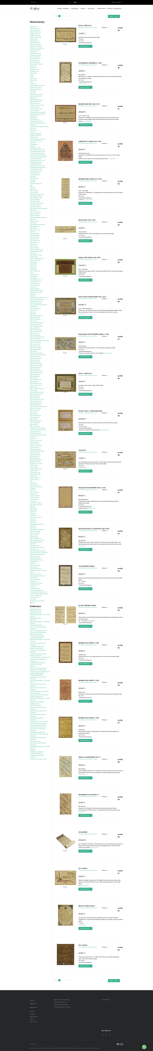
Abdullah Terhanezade (35, 37)
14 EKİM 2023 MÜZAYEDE (36, 625)
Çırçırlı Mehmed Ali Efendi (36, 121)
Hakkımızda (66, 8)
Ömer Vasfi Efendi (34, 492)
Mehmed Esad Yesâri (35, 347)
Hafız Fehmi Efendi (34, 199)
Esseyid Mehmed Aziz (35, 148)
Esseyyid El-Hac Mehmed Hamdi (38, 155)
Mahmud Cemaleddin (35, 319)
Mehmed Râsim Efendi (35, 383)
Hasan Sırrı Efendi (34, 239)
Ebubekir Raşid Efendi (35, 135)
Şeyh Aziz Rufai (34, 536)
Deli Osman (33, 124)
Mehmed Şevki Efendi (35, 404)
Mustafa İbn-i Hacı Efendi (36, 463)
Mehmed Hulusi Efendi (35, 358)
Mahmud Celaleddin (35, 317)
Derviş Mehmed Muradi (36, 133)
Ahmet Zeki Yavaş (34, 60)
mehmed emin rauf (35, 344)
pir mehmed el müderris (36, 502)
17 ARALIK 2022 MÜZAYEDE (37, 755)
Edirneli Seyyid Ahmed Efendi (37, 139)
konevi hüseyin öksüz (35, 308)
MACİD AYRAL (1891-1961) (87, 220)
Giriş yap (113, 2)
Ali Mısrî (32, 76)
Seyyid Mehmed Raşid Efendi (37, 554)
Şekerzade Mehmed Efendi (37, 524)
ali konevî (32, 75)
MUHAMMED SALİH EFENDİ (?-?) (88, 794)
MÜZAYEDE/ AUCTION (35, 611)
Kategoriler (32, 1014)
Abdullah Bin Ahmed (35, 30)
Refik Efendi (33, 511)
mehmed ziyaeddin (35, 417)
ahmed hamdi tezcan (35, 49)
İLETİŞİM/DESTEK (117, 8)
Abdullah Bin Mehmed (35, 32)
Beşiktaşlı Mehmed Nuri (36, 99)
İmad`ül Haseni (33, 276)
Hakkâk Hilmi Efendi (35, 215)
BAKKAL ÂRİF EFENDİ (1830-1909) (89, 257)
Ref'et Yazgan (33, 510)
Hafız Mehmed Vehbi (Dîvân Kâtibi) (38, 208)
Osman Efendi (33, 494)
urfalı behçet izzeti (34, 584)
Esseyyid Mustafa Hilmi (36, 171)
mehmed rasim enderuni (36, 385)
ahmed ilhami (33, 51)
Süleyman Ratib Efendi (35, 568)
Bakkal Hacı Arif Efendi (35, 96)
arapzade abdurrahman (36, 89)
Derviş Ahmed (33, 130)
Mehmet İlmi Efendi (35, 422)
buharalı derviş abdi (35, 103)
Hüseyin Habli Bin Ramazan (37, 258)
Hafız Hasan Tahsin (35, 201)
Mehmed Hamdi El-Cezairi (36, 353)
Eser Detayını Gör (84, 46)
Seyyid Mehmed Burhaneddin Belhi (38, 552)
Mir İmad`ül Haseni (34, 442)
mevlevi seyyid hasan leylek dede (38, 435)
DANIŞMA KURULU (101, 8)
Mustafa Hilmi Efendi (35, 461)
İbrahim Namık (33, 269)
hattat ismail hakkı (34, 247)
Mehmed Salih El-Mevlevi (36, 394)
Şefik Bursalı (33, 522)
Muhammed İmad (34, 444)
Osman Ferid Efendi (35, 495)
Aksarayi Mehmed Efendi (36, 64)
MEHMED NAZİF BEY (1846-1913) (89, 104)
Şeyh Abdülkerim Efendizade (37, 529)
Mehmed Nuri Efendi (35, 374)
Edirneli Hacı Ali (33, 137)
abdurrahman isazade (35, 44)
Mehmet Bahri (33, 419)
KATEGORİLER (91, 8)
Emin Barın (32, 146)
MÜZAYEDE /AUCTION (35, 655)
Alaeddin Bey (33, 66)
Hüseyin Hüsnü (33, 262)
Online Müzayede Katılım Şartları (61, 1004)
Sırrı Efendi (32, 563)
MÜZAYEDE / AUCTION (35, 613)
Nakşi (31, 481)
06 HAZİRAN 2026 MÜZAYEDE (37, 662)
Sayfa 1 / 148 (113, 16)
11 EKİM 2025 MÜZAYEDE (36, 637)
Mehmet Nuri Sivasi (35, 426)
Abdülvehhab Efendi (35, 42)
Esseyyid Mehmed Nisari (36, 162)
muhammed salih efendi (36, 445)
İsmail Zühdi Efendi (35, 283)
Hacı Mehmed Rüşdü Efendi (37, 194)
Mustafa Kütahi (34, 465)
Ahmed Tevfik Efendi (35, 57)
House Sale (33, 757)
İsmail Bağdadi (33, 278)
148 (69, 16)
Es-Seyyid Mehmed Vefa (36, 169)
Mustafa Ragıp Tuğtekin (36, 469)
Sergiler (32, 1011)
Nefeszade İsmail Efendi (36, 486)
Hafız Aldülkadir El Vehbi (36, 198)
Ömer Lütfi (32, 490)
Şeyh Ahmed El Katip (35, 531)
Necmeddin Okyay (34, 485)
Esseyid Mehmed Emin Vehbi (37, 149)
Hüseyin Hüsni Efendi (35, 260)
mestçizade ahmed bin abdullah (38, 429)
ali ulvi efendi (33, 83)
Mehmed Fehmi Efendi (35, 349)
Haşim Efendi (33, 244)
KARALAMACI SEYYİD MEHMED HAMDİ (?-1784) (93, 334)
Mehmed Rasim (34, 381)
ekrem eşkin (33, 142)
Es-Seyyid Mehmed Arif (36, 158)
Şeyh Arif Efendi (34, 535)
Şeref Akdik (33, 526)
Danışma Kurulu (33, 1021)
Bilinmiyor (32, 602)
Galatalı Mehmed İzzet (35, 183)
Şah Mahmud (33, 515)
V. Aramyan (33, 586)
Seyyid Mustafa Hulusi (35, 558)
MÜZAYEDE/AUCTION (35, 609)
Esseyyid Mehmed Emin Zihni (37, 160)
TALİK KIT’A (82, 450)
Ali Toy (31, 82)
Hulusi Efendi (33, 253)
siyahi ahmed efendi (35, 565)
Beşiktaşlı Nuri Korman (35, 101)
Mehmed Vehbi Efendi (35, 415)
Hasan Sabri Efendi (34, 237)
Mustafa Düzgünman (35, 458)
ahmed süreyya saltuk (35, 55)
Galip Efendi (33, 189)
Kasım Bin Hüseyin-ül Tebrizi (37, 299)
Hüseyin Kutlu (33, 264)
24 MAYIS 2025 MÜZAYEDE (37, 673)
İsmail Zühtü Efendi (35, 285)
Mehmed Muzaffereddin (36, 363)
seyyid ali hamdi (34, 549)
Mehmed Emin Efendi (35, 342)
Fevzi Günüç (33, 176)
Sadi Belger (33, 513)
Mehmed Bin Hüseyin (35, 335)
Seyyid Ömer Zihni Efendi (36, 560)
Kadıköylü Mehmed (34, 289)
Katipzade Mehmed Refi (36, 301)
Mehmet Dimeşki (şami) (36, 420)
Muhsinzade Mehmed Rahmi (37, 451)
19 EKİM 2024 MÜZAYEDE (36, 675)
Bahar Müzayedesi (34, 703)
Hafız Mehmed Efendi (35, 205)
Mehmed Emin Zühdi (35, 346)
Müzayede (32, 666)
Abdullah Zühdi (33, 39)
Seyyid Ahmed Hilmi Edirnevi (37, 547)
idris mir (32, 272)
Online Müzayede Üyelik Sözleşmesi (62, 1007)
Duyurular (110, 8)
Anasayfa (59, 8)
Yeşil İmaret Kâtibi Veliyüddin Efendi (39, 593)
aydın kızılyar (33, 91)
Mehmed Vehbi (34, 413)
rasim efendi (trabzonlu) (36, 504)
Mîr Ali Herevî (33, 438)
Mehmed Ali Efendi (34, 328)
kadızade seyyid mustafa (36, 292)
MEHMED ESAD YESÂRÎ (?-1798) (88, 643)
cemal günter (33, 117)
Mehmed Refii (33, 387)
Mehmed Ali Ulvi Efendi (35, 331)
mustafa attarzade (35, 453)
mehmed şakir (33, 390)
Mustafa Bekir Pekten (35, 454)
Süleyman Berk (34, 567)
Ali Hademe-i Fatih (34, 69)
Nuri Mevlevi (33, 488)
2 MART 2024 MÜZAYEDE (36, 753)
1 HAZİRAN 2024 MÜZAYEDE (37, 636)
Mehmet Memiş (34, 424)
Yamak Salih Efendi (35, 588)
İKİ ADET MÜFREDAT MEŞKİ (87, 605)
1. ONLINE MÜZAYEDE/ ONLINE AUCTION (40, 657)
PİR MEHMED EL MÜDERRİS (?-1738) (90, 63)
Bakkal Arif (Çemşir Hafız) (36, 94)
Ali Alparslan (33, 67)
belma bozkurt (33, 98)
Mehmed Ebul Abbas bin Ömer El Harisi (39, 340)
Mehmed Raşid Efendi (35, 379)
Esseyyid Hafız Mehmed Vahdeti (38, 157)
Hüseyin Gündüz (34, 256)
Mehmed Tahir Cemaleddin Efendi (38, 406)
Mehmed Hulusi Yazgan (36, 255)
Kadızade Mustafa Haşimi (36, 290)
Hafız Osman (33, 210)
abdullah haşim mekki (35, 35)
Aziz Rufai (32, 92)
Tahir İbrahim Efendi (35, 579)
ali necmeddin (33, 78)
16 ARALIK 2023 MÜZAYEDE (37, 702)
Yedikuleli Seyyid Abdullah (36, 590)
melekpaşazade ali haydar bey (37, 428)
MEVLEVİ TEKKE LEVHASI (86, 906)
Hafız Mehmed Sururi (35, 206)
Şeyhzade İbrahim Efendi (36, 542)
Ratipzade (32, 506)
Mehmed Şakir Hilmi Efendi (36, 392)
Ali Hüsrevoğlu (33, 73)
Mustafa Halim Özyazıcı (36, 460)
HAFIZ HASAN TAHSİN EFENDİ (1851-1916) (92, 297)
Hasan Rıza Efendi (34, 233)
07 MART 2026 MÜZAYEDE (36, 718)
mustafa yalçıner (34, 479)
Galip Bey (32, 187)
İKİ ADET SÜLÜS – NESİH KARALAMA (90, 411)
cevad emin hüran (34, 119)
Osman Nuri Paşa (34, 499)
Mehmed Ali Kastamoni (36, 329)
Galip (31, 185)
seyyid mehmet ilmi (35, 556)
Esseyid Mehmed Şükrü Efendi (37, 151)
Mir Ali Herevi (33, 436)
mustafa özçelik (34, 467)
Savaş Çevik (33, 520)
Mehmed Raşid (33, 378)
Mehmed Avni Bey (34, 333)
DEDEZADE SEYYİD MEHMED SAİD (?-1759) (92, 488)
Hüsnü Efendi (33, 265)
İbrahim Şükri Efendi (35, 271)
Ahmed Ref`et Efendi (35, 53)
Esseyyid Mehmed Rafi (35, 164)
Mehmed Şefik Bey (34, 395)
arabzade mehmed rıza (36, 87)
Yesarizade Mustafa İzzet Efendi (38, 592)
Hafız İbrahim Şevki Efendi (36, 203)
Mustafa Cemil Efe (34, 456)
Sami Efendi (33, 519)
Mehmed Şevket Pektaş (36, 403)
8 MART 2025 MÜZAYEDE (36, 634)
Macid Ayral (33, 313)
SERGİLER (83, 8)
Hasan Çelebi (33, 228)
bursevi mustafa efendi (36, 108)
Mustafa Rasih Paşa (35, 474)
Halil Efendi (32, 219)
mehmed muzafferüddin (36, 365)
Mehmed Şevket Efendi (36, 401)
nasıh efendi (33, 483)
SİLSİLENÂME (82, 832)
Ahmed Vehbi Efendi (35, 58)
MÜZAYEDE (33, 620)
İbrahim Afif (33, 267)
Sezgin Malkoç (33, 561)
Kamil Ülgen (33, 296)
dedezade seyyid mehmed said (38, 123)
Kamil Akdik (33, 294)
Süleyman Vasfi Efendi (35, 574)
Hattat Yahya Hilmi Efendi (36, 249)
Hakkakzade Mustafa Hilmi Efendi (38, 217)
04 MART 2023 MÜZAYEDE (36, 648)
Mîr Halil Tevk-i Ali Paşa (35, 440)
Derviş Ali (32, 132)
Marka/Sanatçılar (34, 1016)
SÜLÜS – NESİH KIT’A (85, 373)
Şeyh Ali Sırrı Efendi (35, 533)
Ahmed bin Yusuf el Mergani (37, 48)
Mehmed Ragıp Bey (35, 376)
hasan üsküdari (34, 242)
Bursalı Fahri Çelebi (34, 107)
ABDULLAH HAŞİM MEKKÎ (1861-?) (89, 757)
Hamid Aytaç (33, 222)
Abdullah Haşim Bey (35, 33)
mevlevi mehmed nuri (35, 431)
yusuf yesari (33, 599)
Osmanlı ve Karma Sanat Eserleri (38, 654)
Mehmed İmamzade (35, 362)
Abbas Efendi (33, 26)
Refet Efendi (33, 508)
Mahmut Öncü (33, 321)
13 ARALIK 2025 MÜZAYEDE (37, 752)
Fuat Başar (32, 181)
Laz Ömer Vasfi (34, 310)
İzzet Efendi (33, 287)
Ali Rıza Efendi (33, 80)
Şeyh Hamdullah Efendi (36, 538)
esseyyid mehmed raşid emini (37, 165)
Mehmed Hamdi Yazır (35, 356)
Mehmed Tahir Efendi (35, 408)
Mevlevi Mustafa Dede (35, 433)
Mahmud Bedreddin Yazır (36, 315)
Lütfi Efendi (33, 312)
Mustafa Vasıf (33, 476)
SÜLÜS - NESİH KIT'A (85, 25)
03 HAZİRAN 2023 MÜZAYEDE (37, 732)
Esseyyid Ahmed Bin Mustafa (37, 153)
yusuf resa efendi (34, 597)
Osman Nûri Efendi (34, 497)
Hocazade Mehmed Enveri (36, 251)
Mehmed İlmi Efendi (35, 360)
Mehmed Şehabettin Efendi (37, 399)
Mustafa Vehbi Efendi (35, 478)
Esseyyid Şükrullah (34, 173)
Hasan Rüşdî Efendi (35, 235)
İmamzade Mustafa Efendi (37, 322)
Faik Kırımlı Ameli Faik (35, 174)
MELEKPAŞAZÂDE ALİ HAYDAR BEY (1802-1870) (93, 529)
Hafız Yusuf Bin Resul (35, 212)
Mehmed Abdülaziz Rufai (36, 326)
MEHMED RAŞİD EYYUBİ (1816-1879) (90, 179)
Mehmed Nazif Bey (35, 369)
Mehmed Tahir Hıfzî (35, 410)
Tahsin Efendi (33, 581)
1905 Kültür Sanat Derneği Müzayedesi (39, 671)
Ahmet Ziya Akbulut (35, 62)
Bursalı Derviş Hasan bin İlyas (37, 105)
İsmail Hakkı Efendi (34, 281)
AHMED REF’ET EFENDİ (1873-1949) (89, 141)
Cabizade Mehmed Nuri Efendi (37, 114)
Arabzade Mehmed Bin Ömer (37, 85)
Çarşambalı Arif (34, 116)
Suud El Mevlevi (34, 577)
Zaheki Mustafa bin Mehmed (37, 601)
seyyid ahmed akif (34, 545)
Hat (107, 27)
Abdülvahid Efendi (34, 41)
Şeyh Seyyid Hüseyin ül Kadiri (37, 540)
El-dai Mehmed (33, 144)
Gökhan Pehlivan (34, 190)
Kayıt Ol (118, 2)
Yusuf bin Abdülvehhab (36, 595)
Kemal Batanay (34, 306)
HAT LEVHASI (82, 868)
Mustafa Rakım (34, 470)
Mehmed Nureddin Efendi (36, 372)
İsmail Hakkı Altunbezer (36, 280)
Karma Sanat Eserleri (35, 741)
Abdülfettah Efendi (35, 28)
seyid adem (33, 543)
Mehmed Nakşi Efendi (35, 367)
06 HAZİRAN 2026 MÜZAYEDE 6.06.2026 (87, 27)
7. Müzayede (33, 719)
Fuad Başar (33, 180)
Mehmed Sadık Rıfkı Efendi (36, 388)
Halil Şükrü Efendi (34, 221)
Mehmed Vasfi (33, 411)
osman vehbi (33, 501)
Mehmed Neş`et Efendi (35, 370)
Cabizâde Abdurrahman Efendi (38, 112)
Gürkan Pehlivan (34, 192)
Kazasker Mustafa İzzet (36, 303)
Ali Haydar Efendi (34, 71)
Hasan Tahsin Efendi (35, 240)
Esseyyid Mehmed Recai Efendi (38, 167)
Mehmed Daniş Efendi (35, 338)
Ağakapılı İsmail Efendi (35, 46)
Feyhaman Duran (34, 178)
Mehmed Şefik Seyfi (35, 397)
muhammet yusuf (34, 447)
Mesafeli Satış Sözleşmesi (60, 1002)
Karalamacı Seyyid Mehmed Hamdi (38, 297)
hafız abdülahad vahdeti (36, 196)
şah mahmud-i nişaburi (35, 517)
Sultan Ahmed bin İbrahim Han (37, 576)
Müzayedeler (75, 8)
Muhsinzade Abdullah (35, 449)
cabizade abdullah (34, 110)
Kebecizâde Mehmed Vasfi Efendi (38, 305)
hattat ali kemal (34, 246)
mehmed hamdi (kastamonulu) (38, 354)
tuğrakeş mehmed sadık (36, 583)
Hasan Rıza (33, 231)
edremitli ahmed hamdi (36, 140)
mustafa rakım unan (35, 472)
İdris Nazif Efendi (34, 274)
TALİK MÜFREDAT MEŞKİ (86, 566)
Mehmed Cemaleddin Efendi (37, 337)
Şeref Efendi (33, 527)
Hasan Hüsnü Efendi (35, 230)
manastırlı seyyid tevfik (35, 324)
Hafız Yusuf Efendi (34, 214)
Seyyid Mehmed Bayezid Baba (37, 551)
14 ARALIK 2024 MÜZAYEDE (37, 646)
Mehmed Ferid (33, 351)
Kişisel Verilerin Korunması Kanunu (62, 999)
